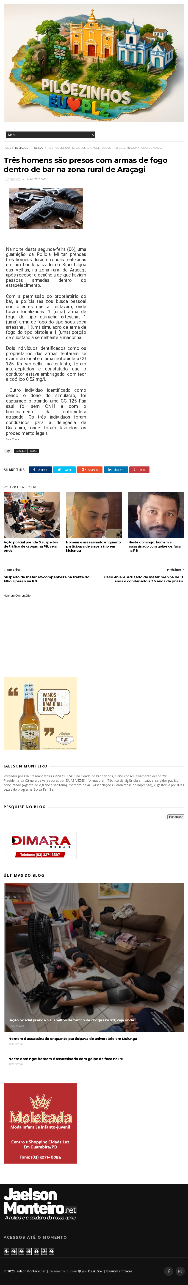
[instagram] (180, 1271)
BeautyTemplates (119, 1271)
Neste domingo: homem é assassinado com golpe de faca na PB (154, 546)
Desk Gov (95, 1271)
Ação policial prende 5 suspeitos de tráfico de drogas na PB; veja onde (31, 546)
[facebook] (168, 1271)
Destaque (21, 147)
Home (7, 147)
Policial (38, 147)
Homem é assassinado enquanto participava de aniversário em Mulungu (93, 546)
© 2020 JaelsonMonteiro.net (25, 1271)
